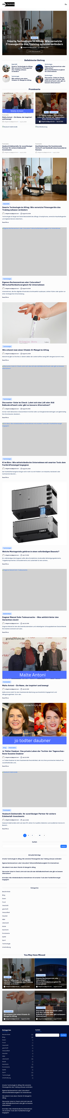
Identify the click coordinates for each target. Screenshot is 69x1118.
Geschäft (34, 37)
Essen (4, 898)
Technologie (48, 64)
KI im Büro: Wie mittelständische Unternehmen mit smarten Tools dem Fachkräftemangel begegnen (31, 879)
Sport (4, 940)
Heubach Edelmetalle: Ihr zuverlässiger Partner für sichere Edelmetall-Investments (17, 148)
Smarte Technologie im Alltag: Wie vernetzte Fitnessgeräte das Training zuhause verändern (34, 43)
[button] (34, 51)
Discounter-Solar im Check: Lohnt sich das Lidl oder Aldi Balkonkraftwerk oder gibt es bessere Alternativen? (55, 80)
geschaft (5, 909)
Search (63, 846)
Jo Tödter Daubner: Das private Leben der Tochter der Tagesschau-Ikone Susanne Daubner (51, 117)
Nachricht (5, 930)
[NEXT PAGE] (44, 835)
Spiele (4, 937)
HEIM (3, 919)
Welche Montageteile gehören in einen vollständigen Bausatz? (30, 551)
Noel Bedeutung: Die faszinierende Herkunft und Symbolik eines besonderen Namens (50, 148)
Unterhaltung (6, 947)
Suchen (34, 842)
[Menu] (66, 4)
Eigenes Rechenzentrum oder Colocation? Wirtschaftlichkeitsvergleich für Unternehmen (55, 69)
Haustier (5, 916)
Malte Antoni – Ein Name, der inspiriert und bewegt (17, 118)
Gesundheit (6, 912)
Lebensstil (5, 923)
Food (4, 902)
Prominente (5, 115)
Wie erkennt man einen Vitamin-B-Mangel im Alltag (21, 79)
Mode (4, 926)
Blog (46, 112)
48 (39, 835)
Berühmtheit (7, 614)
